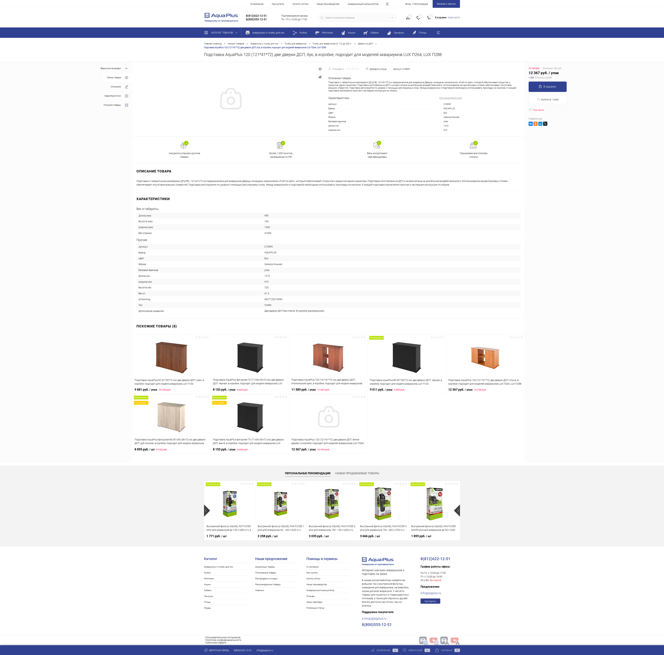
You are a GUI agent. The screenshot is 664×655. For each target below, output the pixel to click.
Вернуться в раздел (111, 68)
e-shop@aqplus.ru (374, 618)
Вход (408, 4)
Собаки (207, 590)
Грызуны (208, 596)
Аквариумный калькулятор (363, 4)
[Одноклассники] (535, 124)
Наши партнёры (314, 602)
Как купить (278, 4)
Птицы (207, 602)
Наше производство (328, 4)
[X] (545, 124)
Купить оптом (300, 4)
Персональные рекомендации (307, 473)
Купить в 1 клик (550, 99)
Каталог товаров (222, 32)
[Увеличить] (230, 99)
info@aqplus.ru (431, 593)
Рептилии (209, 578)
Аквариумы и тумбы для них (218, 567)
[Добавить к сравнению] (320, 77)
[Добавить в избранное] (320, 69)
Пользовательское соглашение (222, 637)
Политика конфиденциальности (223, 640)
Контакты (430, 601)
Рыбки (207, 572)
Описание (116, 86)
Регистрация (420, 4)
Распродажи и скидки (266, 578)
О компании (257, 4)
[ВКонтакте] (531, 124)
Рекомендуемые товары (268, 584)
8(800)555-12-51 (243, 650)
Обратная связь (218, 650)
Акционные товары (265, 567)
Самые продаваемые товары (357, 473)
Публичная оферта (215, 642)
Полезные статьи (315, 608)
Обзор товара (114, 77)
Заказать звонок (446, 3)
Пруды (207, 608)
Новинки (259, 590)
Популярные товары (265, 572)
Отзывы (310, 596)
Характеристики (112, 96)
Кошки (207, 584)
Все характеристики (450, 98)
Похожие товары (112, 105)
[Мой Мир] (540, 124)
